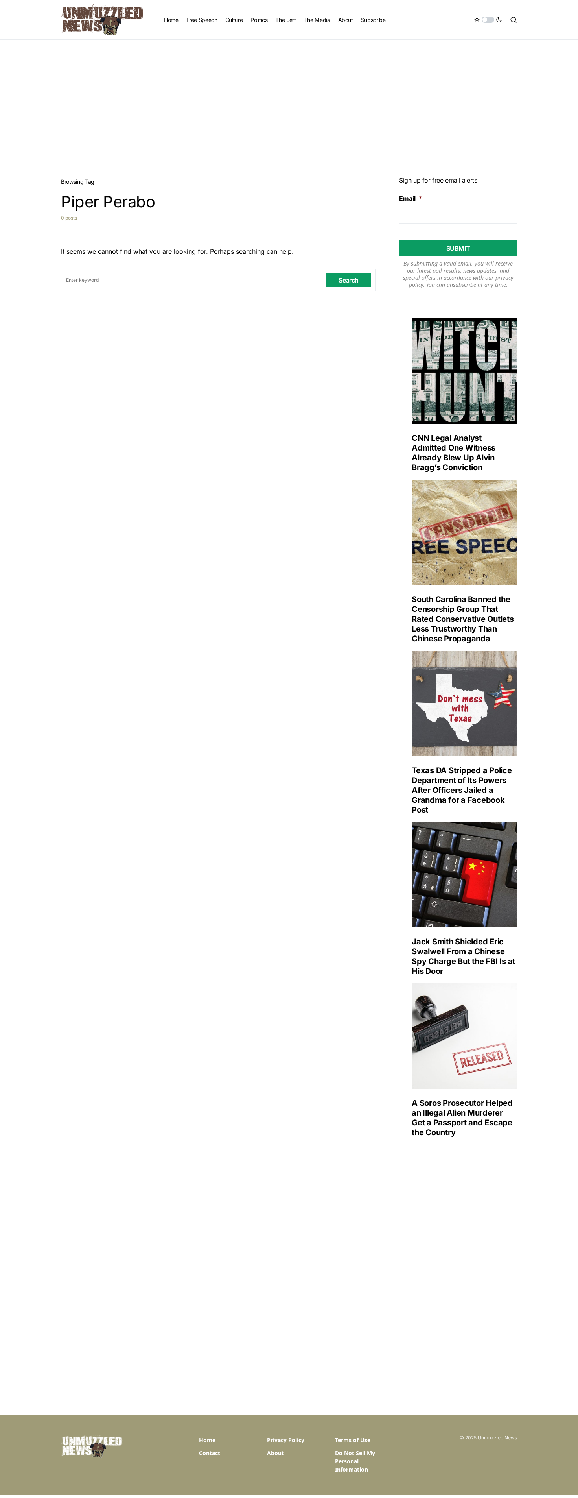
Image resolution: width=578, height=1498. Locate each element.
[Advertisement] (289, 99)
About (275, 1453)
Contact (209, 1453)
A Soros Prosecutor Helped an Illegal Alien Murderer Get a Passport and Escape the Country (462, 1117)
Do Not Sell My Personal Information (355, 1461)
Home (207, 1440)
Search (349, 280)
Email (410, 198)
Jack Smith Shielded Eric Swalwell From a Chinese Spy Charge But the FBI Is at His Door (463, 956)
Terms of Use (352, 1440)
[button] (488, 19)
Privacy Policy (285, 1440)
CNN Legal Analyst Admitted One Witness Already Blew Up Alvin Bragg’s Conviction (453, 452)
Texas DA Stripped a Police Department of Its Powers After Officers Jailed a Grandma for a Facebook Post (462, 790)
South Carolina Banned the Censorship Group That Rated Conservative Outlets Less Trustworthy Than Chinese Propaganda (463, 619)
